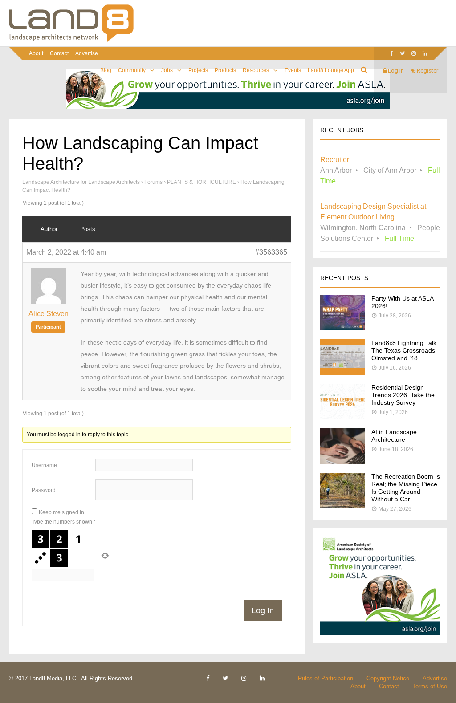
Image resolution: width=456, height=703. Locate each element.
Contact (59, 53)
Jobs (167, 70)
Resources (256, 70)
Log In (395, 70)
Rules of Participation (325, 678)
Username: (45, 465)
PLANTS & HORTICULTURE (201, 182)
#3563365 (271, 252)
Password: (44, 490)
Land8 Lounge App (331, 70)
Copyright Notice (387, 678)
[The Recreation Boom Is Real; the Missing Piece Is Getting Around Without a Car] (342, 506)
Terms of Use (429, 686)
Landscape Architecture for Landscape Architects (81, 182)
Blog (105, 70)
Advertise (86, 53)
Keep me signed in (61, 512)
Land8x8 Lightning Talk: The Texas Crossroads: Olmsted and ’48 (404, 350)
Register (426, 70)
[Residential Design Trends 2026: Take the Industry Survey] (342, 417)
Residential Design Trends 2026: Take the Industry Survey (403, 395)
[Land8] (71, 40)
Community (132, 70)
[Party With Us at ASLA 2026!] (342, 328)
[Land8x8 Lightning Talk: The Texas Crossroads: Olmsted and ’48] (342, 372)
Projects (198, 70)
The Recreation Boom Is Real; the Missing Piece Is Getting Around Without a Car (405, 488)
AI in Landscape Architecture (394, 435)
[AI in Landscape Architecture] (342, 461)
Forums (153, 182)
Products (225, 70)
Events (293, 70)
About (36, 53)
